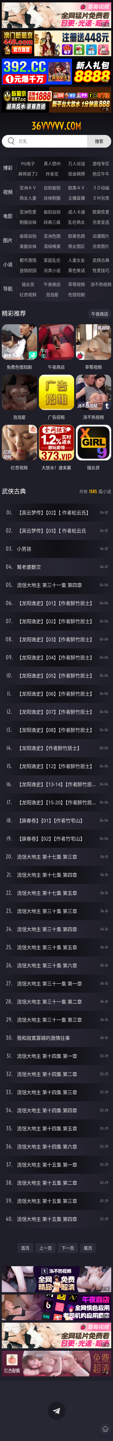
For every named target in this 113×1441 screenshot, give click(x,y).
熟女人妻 (28, 198)
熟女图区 (76, 246)
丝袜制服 (52, 198)
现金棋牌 (76, 174)
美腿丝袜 (28, 246)
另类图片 (101, 246)
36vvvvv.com (56, 126)
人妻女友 (76, 260)
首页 (25, 1248)
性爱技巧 (101, 270)
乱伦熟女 (76, 222)
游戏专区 (101, 163)
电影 (8, 216)
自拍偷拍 (52, 188)
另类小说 (52, 270)
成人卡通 (76, 212)
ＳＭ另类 (101, 198)
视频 (8, 192)
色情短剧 (76, 294)
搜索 (99, 141)
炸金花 (52, 174)
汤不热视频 (100, 284)
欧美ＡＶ (76, 188)
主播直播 (76, 198)
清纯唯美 (52, 246)
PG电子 (28, 163)
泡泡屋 (52, 294)
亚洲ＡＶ (28, 188)
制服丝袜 (28, 222)
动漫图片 (101, 236)
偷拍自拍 (52, 212)
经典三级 (52, 222)
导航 (8, 288)
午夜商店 (52, 284)
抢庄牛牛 (101, 174)
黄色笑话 (76, 270)
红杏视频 (28, 294)
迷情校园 (28, 270)
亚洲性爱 (28, 212)
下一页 (67, 1248)
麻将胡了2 (28, 174)
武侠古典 (101, 260)
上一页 (45, 1248)
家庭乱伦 (52, 260)
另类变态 (101, 222)
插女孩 (28, 284)
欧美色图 (76, 236)
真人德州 (52, 163)
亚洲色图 (52, 236)
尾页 (88, 1248)
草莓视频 (76, 284)
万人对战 (76, 163)
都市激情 (28, 260)
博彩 (8, 168)
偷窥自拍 (28, 236)
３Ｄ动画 (101, 188)
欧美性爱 (101, 212)
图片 (8, 240)
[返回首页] (105, 1429)
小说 (8, 264)
